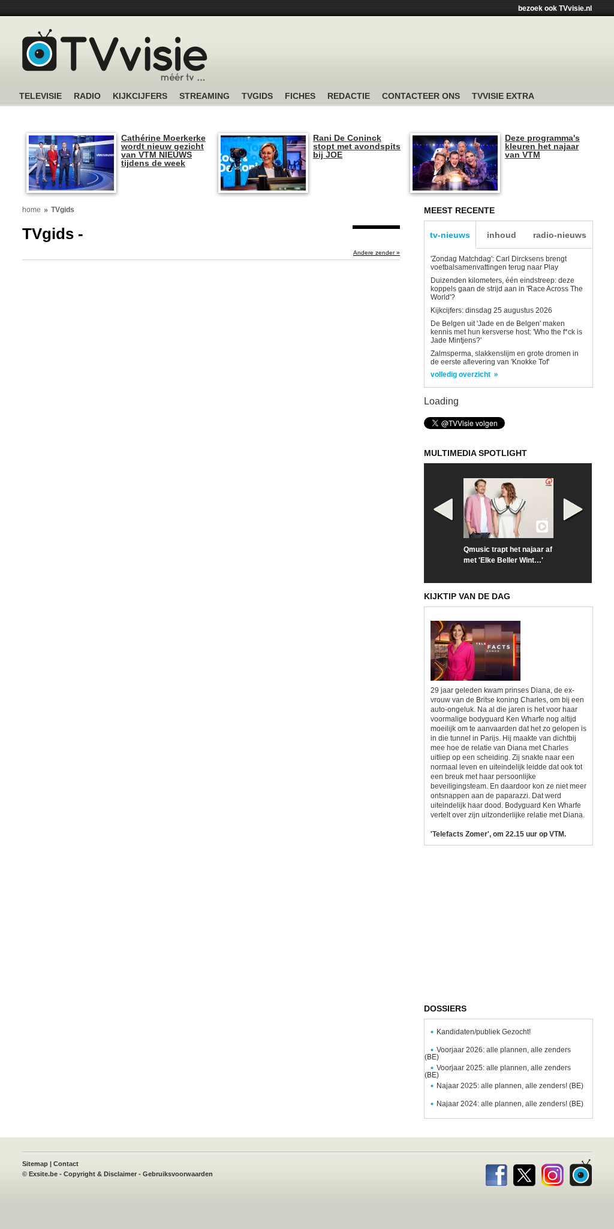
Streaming (204, 96)
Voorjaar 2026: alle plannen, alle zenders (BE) (498, 1053)
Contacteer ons (421, 96)
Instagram (552, 1172)
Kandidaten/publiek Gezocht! (484, 1032)
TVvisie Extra (503, 96)
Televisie (40, 96)
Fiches (300, 96)
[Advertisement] (421, 57)
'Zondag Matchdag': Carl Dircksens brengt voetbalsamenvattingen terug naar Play (499, 263)
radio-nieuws (559, 235)
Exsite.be (43, 1173)
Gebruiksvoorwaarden (178, 1173)
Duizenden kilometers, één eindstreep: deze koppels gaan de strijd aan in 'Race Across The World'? (507, 288)
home (31, 209)
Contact (66, 1163)
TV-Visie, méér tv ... (114, 55)
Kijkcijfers (140, 96)
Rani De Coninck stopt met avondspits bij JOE (357, 146)
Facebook (496, 1172)
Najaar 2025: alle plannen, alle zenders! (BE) (510, 1086)
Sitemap (35, 1163)
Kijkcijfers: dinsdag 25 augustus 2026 (491, 310)
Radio (87, 96)
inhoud (501, 235)
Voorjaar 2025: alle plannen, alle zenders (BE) (498, 1071)
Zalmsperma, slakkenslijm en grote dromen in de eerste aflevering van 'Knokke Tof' (505, 357)
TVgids (257, 96)
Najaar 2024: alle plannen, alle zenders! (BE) (510, 1104)
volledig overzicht (460, 374)
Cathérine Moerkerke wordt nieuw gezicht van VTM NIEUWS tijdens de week (163, 150)
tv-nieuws (450, 235)
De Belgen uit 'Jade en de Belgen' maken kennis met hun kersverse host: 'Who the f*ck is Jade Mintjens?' (506, 332)
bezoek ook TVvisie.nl (555, 8)
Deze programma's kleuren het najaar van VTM (542, 146)
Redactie (348, 96)
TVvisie (581, 1172)
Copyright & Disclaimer (100, 1173)
